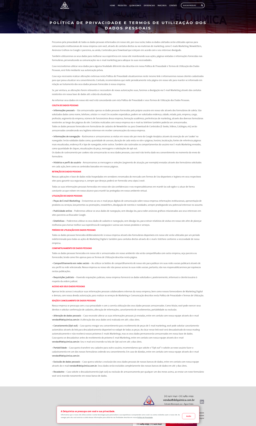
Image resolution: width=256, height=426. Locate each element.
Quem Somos (135, 5)
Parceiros (162, 5)
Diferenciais (149, 5)
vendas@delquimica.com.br (65, 320)
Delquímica (64, 5)
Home (112, 5)
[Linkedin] (202, 401)
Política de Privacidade (145, 417)
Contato (173, 5)
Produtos (122, 5)
